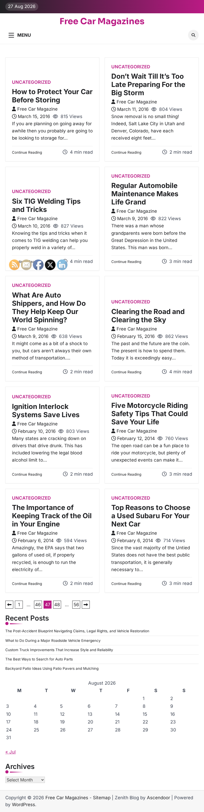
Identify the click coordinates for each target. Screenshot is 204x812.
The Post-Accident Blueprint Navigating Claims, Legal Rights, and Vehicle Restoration (77, 631)
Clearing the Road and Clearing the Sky (148, 315)
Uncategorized (31, 82)
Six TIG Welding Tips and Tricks (46, 205)
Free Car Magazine (37, 109)
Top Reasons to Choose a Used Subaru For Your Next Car (150, 515)
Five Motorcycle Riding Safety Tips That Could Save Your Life (149, 413)
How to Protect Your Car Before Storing (52, 95)
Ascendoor (158, 797)
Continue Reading (27, 152)
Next (86, 605)
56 (76, 604)
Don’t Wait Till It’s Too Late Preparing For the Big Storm (148, 84)
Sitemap (101, 797)
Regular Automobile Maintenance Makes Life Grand (144, 193)
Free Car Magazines (102, 21)
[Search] (193, 35)
